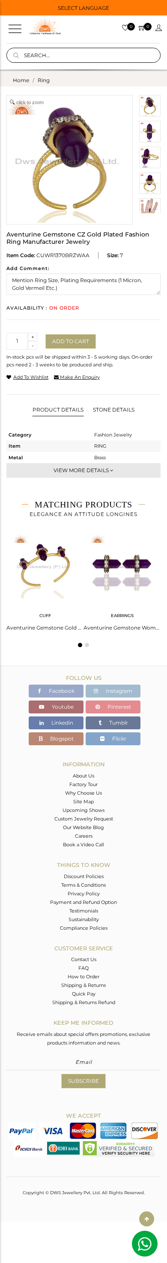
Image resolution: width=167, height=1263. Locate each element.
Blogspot (61, 738)
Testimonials (83, 911)
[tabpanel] (45, 579)
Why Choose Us (83, 793)
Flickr (118, 738)
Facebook (61, 691)
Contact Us (83, 959)
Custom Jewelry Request (83, 819)
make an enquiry (79, 377)
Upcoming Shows (83, 810)
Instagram (118, 691)
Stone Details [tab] (113, 409)
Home (21, 80)
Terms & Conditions (83, 885)
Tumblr (118, 722)
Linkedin (61, 722)
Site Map (83, 802)
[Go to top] (146, 1218)
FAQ (83, 968)
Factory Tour (83, 784)
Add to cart (70, 341)
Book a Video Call (83, 845)
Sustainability (84, 919)
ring (44, 80)
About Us (83, 776)
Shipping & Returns (83, 985)
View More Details (82, 470)
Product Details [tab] (58, 409)
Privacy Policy (84, 894)
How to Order (83, 977)
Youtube (62, 707)
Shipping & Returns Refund (83, 1002)
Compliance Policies (83, 928)
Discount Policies (84, 876)
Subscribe (83, 1081)
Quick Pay (83, 994)
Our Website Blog (83, 827)
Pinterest (118, 707)
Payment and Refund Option (83, 902)
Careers (83, 836)
